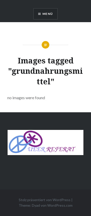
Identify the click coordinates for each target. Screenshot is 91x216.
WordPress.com (60, 205)
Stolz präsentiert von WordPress (45, 200)
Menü (47, 14)
